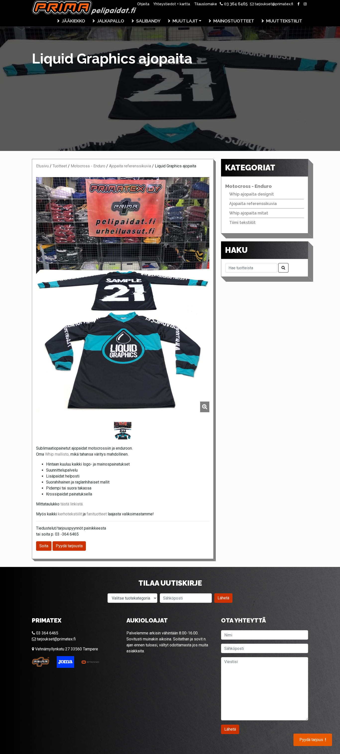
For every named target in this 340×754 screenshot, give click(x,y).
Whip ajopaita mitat (248, 213)
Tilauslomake (205, 4)
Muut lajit (185, 20)
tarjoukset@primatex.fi (273, 4)
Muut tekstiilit (284, 20)
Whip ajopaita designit (251, 194)
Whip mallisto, (57, 454)
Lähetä (223, 598)
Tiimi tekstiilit (242, 222)
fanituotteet (97, 514)
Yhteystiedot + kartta (171, 4)
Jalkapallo (110, 20)
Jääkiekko (73, 20)
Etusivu (42, 166)
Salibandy (148, 20)
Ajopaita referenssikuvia (130, 166)
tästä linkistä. (71, 504)
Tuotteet (60, 166)
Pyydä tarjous (312, 739)
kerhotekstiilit (70, 514)
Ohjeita (143, 4)
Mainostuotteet (233, 20)
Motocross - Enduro (88, 166)
